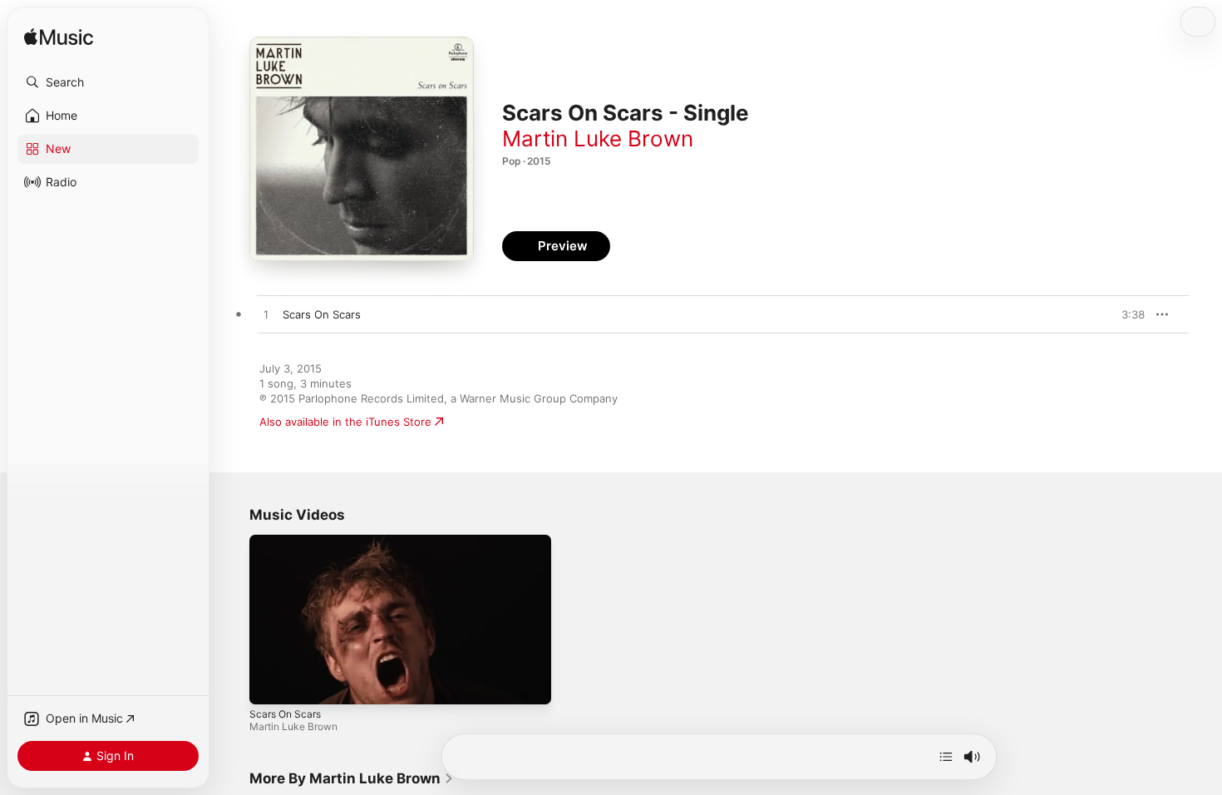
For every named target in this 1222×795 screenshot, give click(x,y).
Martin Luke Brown (597, 138)
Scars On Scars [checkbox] (322, 314)
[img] (58, 37)
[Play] (270, 683)
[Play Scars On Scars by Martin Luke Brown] (266, 315)
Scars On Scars (285, 714)
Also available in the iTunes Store (345, 421)
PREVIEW (1126, 314)
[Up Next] (946, 756)
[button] (108, 82)
